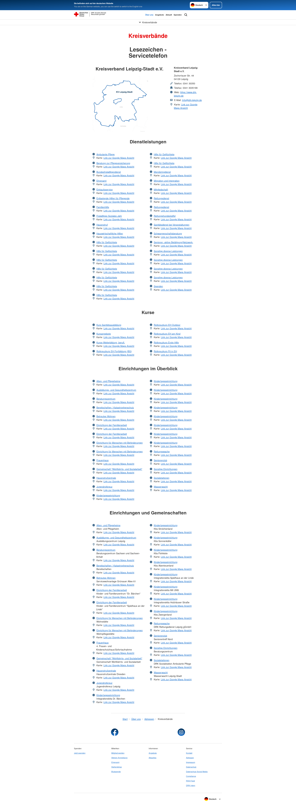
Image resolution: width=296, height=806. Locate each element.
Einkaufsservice (104, 189)
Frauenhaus (102, 460)
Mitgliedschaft (161, 189)
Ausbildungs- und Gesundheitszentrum (116, 390)
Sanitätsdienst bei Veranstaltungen (171, 224)
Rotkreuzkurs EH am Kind (167, 333)
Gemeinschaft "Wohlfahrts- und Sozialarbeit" (119, 469)
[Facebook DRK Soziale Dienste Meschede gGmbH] (114, 732)
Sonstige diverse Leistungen (168, 251)
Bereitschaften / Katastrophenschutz (115, 407)
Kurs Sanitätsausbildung (108, 325)
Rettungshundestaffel (165, 216)
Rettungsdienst (161, 198)
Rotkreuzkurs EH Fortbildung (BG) (114, 351)
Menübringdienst (162, 172)
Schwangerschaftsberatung (168, 233)
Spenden (178, 14)
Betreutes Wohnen (106, 416)
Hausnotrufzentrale (106, 477)
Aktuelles (152, 757)
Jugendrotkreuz (104, 486)
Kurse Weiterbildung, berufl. (110, 342)
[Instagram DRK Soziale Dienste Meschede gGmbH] (181, 732)
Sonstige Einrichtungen (165, 469)
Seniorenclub (160, 460)
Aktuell (169, 14)
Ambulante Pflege (105, 154)
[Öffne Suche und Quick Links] (186, 15)
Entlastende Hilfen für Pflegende (113, 198)
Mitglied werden (117, 753)
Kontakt (189, 753)
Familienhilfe (102, 207)
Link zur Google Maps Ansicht (185, 106)
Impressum (190, 762)
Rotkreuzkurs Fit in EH (165, 351)
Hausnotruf (102, 224)
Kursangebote (103, 333)
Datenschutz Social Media (197, 771)
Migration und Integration (166, 180)
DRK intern (190, 785)
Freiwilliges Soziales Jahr (109, 216)
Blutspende (116, 771)
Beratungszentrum (105, 398)
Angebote (159, 14)
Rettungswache (162, 451)
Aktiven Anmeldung (119, 757)
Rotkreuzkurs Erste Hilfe (166, 342)
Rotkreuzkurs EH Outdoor (167, 325)
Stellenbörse (116, 767)
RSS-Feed (190, 781)
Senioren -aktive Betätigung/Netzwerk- (173, 242)
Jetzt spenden (79, 753)
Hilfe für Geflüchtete (106, 242)
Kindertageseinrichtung (108, 495)
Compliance (191, 776)
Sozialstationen (161, 477)
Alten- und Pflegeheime (108, 381)
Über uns (149, 14)
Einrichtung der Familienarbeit (111, 425)
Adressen (190, 757)
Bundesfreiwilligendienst (108, 172)
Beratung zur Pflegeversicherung (113, 163)
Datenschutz (191, 767)
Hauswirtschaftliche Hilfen (109, 233)
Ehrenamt (101, 180)
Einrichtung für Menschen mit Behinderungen (119, 442)
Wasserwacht (161, 486)
